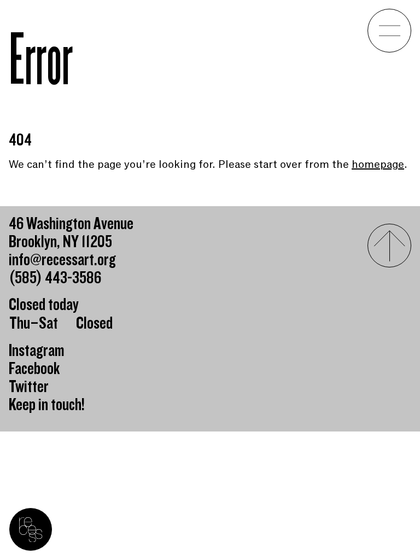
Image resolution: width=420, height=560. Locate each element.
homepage (378, 164)
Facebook (34, 369)
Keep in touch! (47, 405)
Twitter (29, 387)
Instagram (37, 351)
